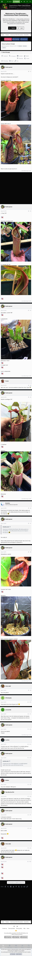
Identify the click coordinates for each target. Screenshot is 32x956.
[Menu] (2, 1)
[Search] (30, 1)
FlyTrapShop (8, 39)
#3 (30, 310)
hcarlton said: (6, 761)
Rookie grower (6, 46)
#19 (30, 848)
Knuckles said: (6, 526)
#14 (30, 757)
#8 (30, 552)
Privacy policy (19, 928)
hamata (20, 46)
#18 (30, 828)
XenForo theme (14, 934)
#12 (30, 729)
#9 (30, 690)
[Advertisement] (16, 188)
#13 (30, 744)
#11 (30, 713)
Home (28, 928)
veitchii (4, 47)
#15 (30, 784)
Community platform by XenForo (16, 933)
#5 (30, 397)
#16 (30, 796)
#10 (30, 702)
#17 (30, 814)
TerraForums (24, 39)
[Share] (29, 71)
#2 (30, 211)
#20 (30, 861)
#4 (30, 385)
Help (24, 928)
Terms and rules (11, 928)
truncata (24, 46)
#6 (30, 508)
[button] (24, 1)
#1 (30, 71)
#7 (30, 523)
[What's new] (27, 1)
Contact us (4, 928)
